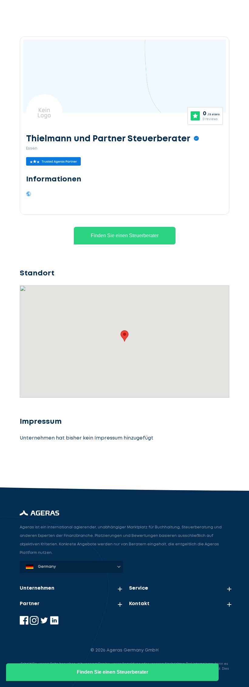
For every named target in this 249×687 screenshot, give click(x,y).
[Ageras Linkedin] (54, 623)
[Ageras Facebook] (25, 623)
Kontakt (139, 603)
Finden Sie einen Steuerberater (125, 235)
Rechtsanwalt (52, 465)
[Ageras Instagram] (35, 623)
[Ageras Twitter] (45, 623)
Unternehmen (37, 588)
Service (138, 588)
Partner (29, 603)
